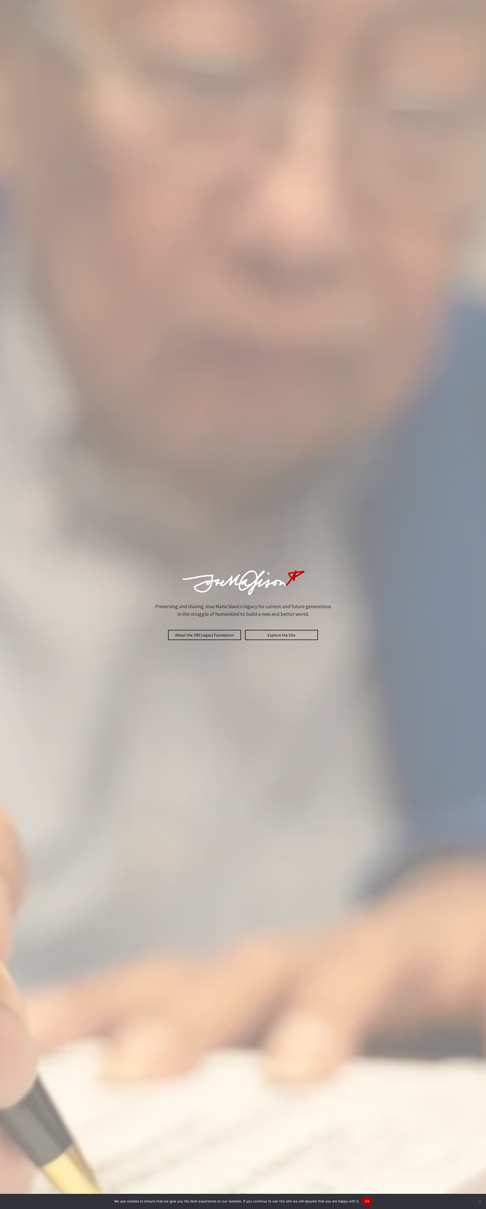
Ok (367, 1201)
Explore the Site (281, 635)
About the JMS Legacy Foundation (204, 635)
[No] (479, 1201)
